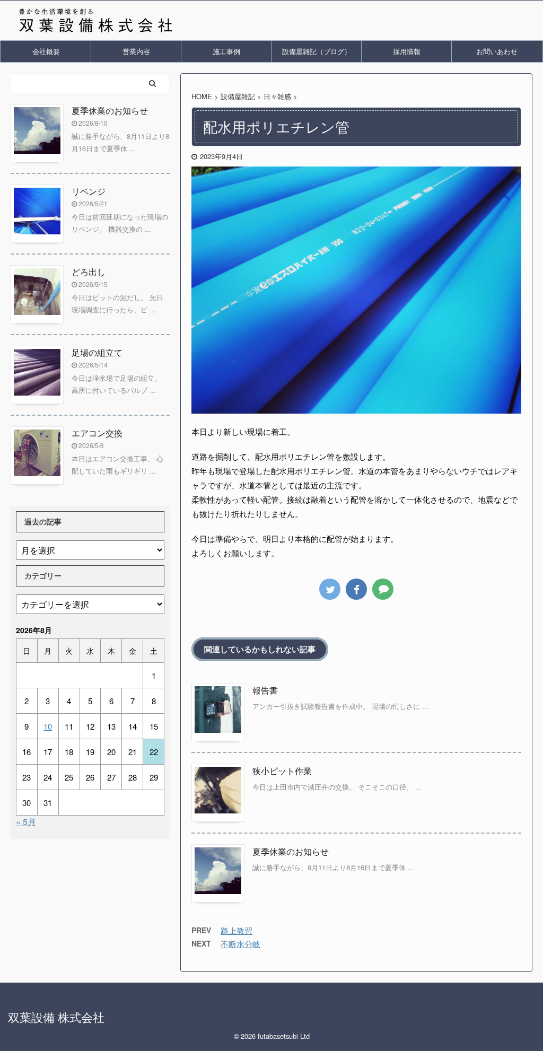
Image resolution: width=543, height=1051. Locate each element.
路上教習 (236, 930)
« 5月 (26, 822)
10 (47, 726)
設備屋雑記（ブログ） (316, 51)
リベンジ (89, 191)
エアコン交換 (97, 433)
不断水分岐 (240, 943)
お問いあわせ (497, 51)
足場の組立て (97, 352)
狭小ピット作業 (282, 771)
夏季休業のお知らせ (290, 851)
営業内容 (136, 51)
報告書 (265, 690)
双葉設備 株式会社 (56, 1017)
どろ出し (89, 272)
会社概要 (46, 51)
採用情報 (407, 51)
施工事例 (226, 51)
